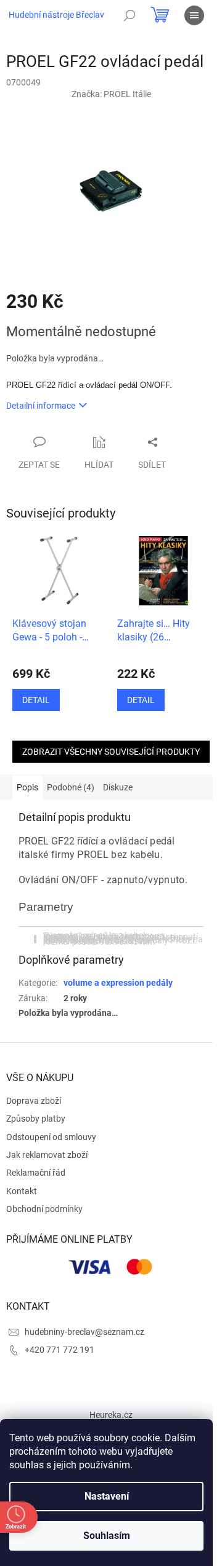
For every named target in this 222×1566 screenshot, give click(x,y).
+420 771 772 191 (59, 1350)
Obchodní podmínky (44, 1209)
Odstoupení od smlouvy (51, 1137)
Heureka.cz (111, 1415)
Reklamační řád (35, 1173)
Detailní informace (40, 406)
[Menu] (194, 15)
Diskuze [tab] (118, 787)
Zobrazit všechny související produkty (111, 752)
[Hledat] (129, 15)
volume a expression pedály (118, 983)
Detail (36, 700)
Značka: (111, 94)
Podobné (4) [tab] (70, 787)
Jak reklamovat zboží (47, 1155)
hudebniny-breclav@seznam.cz (84, 1332)
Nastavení (106, 1496)
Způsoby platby (35, 1118)
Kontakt (21, 1191)
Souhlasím (106, 1535)
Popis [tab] (27, 787)
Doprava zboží (33, 1101)
